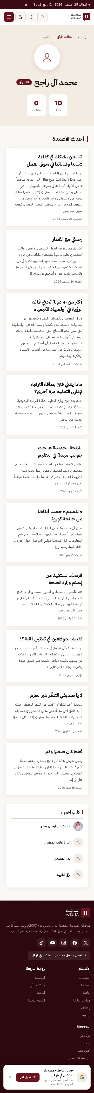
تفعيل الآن (28, 1077)
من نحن (85, 1035)
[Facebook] (74, 942)
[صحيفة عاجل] (80, 17)
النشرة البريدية (36, 1000)
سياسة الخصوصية (78, 1058)
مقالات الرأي (64, 37)
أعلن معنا (84, 1050)
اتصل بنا (85, 1043)
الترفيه (86, 1015)
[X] (85, 942)
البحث (41, 992)
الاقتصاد (85, 985)
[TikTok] (41, 942)
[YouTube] (52, 942)
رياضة (86, 992)
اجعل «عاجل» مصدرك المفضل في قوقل (59, 955)
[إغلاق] (10, 1077)
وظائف (85, 1008)
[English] (31, 17)
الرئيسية (83, 37)
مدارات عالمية (81, 1000)
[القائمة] (9, 17)
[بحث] (42, 17)
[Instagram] (63, 942)
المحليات (84, 977)
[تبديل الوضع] (20, 17)
